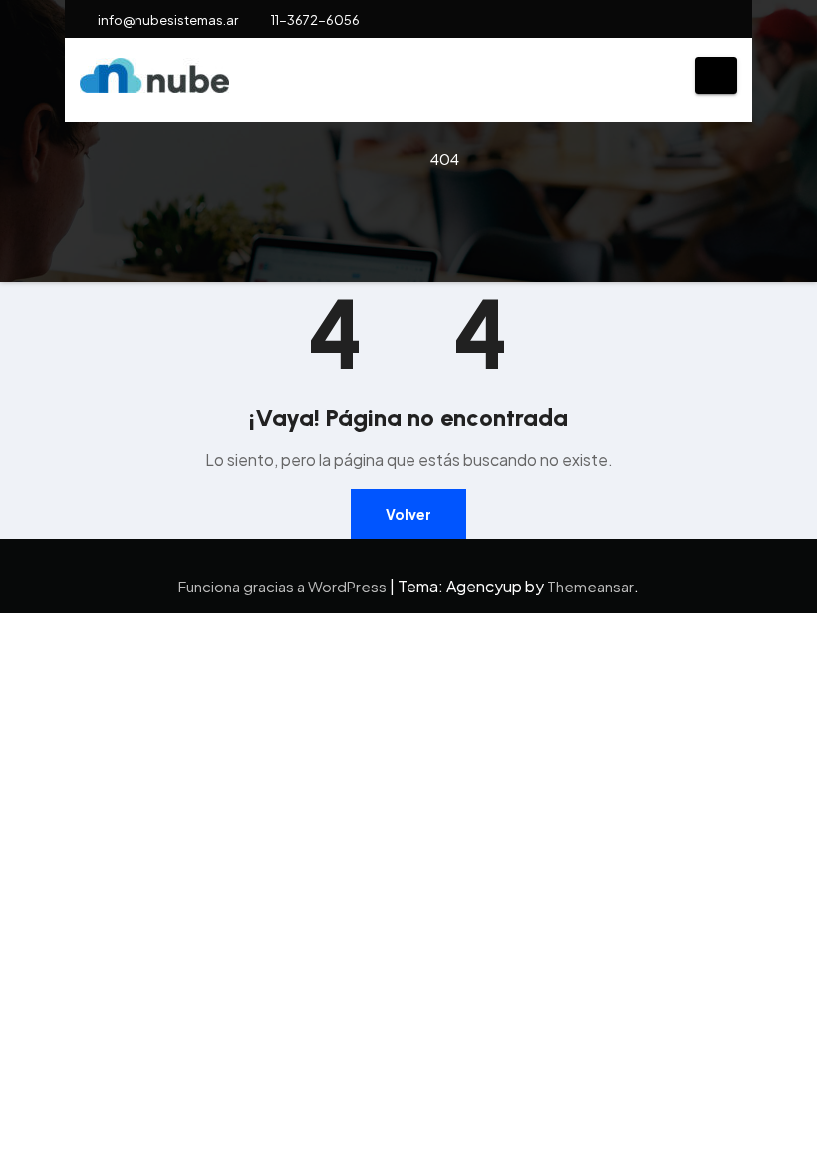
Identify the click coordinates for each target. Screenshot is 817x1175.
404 (444, 158)
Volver (408, 514)
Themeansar (590, 586)
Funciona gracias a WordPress (284, 586)
